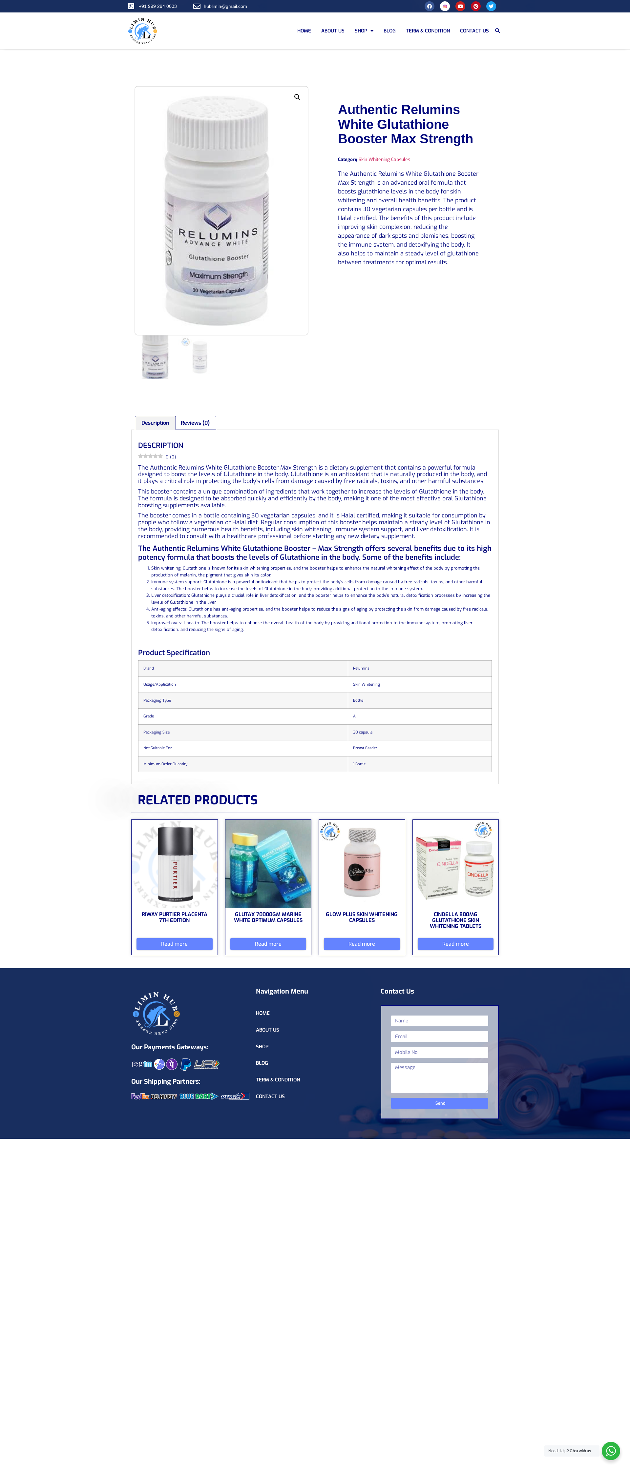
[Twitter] (491, 6)
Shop (361, 31)
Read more (174, 943)
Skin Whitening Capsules (384, 159)
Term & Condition (428, 31)
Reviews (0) (195, 422)
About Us (333, 31)
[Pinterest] (476, 6)
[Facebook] (429, 6)
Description (155, 422)
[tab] (155, 423)
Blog (390, 31)
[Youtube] (460, 6)
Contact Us (474, 31)
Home (304, 31)
